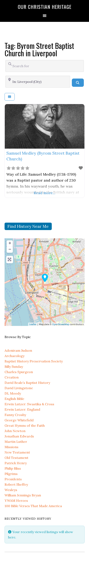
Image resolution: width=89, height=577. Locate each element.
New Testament (17, 452)
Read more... (44, 192)
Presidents (13, 479)
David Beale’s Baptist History (27, 383)
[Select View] (10, 97)
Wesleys (11, 490)
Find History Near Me (28, 226)
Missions (11, 447)
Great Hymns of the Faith (25, 425)
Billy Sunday (14, 366)
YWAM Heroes (16, 500)
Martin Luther (16, 442)
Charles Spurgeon (19, 372)
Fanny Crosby (15, 415)
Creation (12, 377)
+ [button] (9, 243)
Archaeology (14, 356)
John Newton (15, 431)
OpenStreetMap (60, 324)
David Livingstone (19, 388)
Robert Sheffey (16, 484)
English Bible (14, 399)
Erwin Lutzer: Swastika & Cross (29, 404)
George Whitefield (19, 420)
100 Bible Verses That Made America (33, 506)
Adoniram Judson (18, 350)
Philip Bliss (13, 468)
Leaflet (32, 324)
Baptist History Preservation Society (34, 361)
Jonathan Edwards (19, 436)
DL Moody (13, 393)
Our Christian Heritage (44, 6)
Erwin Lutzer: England (22, 409)
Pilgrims (11, 474)
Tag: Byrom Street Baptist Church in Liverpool (39, 49)
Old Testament (16, 458)
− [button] (9, 249)
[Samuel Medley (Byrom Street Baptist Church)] (45, 278)
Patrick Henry (16, 463)
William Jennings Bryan (23, 495)
